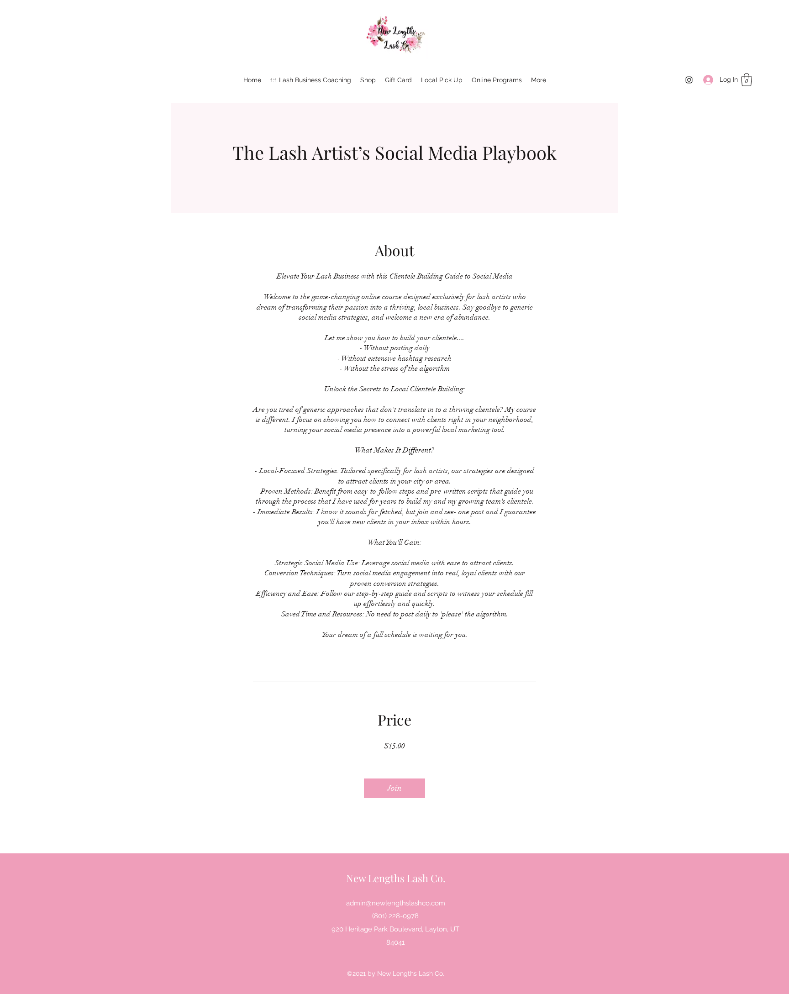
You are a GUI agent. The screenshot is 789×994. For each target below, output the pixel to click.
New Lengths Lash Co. (396, 878)
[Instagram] (689, 79)
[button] (746, 79)
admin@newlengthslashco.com (395, 903)
